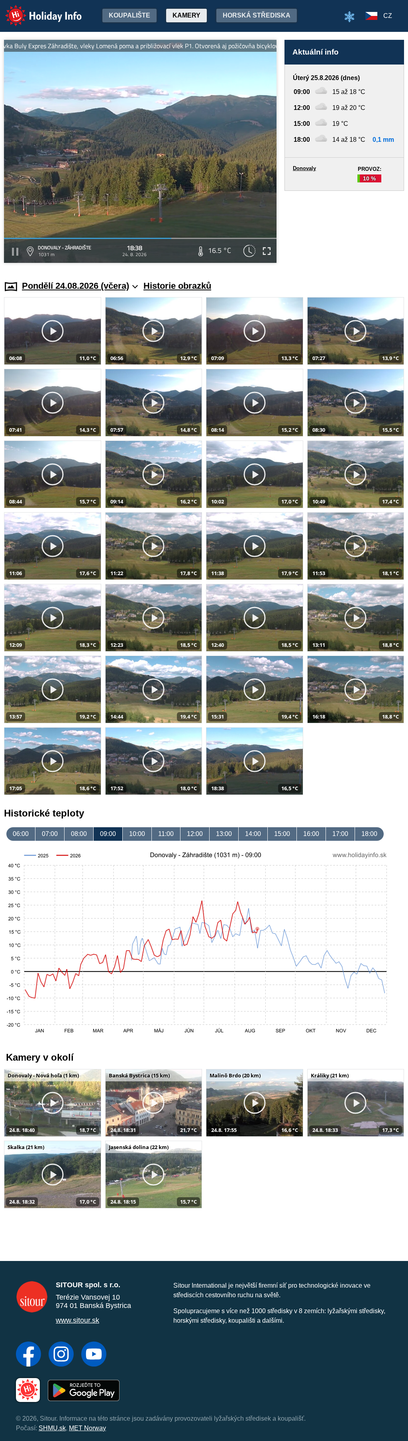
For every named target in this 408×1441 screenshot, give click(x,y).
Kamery (186, 15)
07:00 (50, 833)
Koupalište (129, 15)
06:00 (21, 833)
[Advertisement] (344, 228)
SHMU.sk (52, 1428)
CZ (387, 15)
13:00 (224, 833)
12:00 (195, 833)
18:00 (369, 833)
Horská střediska (256, 15)
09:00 (108, 833)
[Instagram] (61, 1355)
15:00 (282, 833)
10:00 (137, 833)
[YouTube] (93, 1355)
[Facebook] (28, 1355)
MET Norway (87, 1428)
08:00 (79, 833)
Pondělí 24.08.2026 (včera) (75, 286)
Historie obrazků (177, 286)
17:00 (340, 833)
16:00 (311, 833)
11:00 (166, 833)
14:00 (253, 833)
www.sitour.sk (77, 1320)
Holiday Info (36, 10)
